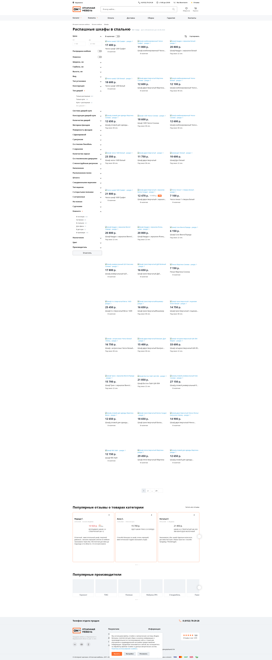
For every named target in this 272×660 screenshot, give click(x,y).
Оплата (111, 18)
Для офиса (81, 226)
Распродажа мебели (82, 51)
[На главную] (84, 9)
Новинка (77, 57)
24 (156, 491)
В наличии (109, 36)
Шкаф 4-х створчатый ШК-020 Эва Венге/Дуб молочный (186, 530)
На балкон (81, 220)
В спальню (81, 223)
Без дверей (81, 106)
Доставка (131, 18)
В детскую (81, 229)
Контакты (192, 18)
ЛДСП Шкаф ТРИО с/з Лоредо (142, 529)
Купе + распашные (84, 102)
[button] (199, 536)
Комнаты (92, 18)
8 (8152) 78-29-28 (191, 620)
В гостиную (82, 217)
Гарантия (171, 18)
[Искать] (173, 9)
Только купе (82, 99)
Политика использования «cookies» (124, 649)
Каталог (76, 18)
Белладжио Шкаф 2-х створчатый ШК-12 (97, 530)
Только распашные (84, 96)
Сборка (151, 18)
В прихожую (82, 233)
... (152, 491)
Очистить (87, 253)
